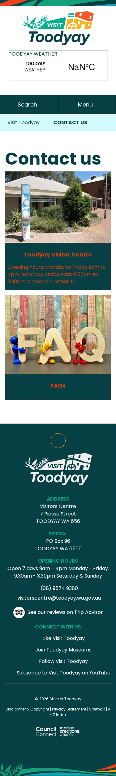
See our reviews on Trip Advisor (65, 612)
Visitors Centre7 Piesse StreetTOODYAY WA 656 (58, 514)
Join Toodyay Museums (63, 649)
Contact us (70, 122)
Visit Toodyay (23, 122)
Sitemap (97, 709)
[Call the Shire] (58, 85)
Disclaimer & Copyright (27, 709)
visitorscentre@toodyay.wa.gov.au (59, 597)
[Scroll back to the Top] (58, 440)
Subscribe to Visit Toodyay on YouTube (63, 672)
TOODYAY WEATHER (33, 54)
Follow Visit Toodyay (63, 661)
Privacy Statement (69, 709)
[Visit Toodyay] (58, 27)
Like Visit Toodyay (63, 638)
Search (27, 104)
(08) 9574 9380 (59, 588)
